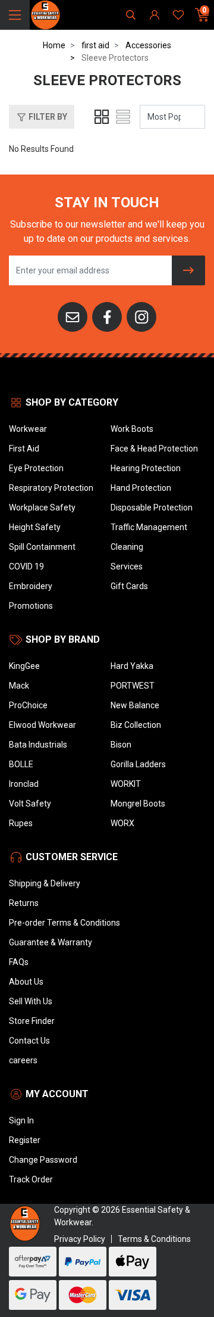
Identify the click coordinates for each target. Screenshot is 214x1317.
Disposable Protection (152, 507)
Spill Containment (42, 547)
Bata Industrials (38, 744)
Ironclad (24, 784)
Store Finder (32, 1021)
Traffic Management (149, 527)
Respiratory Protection (51, 488)
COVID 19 (26, 566)
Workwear (28, 429)
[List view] (123, 116)
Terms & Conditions (154, 1239)
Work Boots (132, 429)
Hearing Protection (146, 468)
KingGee (24, 666)
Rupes (21, 823)
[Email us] (72, 316)
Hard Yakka (132, 666)
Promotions (31, 606)
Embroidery (30, 586)
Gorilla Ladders (138, 764)
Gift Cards (129, 586)
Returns (24, 903)
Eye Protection (36, 468)
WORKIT (126, 784)
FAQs (19, 962)
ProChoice (28, 705)
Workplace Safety (42, 507)
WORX (122, 823)
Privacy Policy (79, 1239)
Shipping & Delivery (44, 883)
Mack (19, 685)
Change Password (43, 1160)
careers (23, 1060)
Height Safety (35, 527)
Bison (121, 744)
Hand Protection (141, 488)
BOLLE (21, 764)
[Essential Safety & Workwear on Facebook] (107, 316)
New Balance (135, 705)
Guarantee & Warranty (50, 942)
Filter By (47, 117)
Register (24, 1140)
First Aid (24, 448)
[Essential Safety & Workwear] (45, 14)
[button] (41, 117)
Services (127, 566)
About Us (26, 981)
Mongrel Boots (138, 803)
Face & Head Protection (154, 448)
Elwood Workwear (42, 725)
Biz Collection (136, 725)
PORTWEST (133, 685)
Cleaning (127, 547)
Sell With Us (30, 1001)
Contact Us (29, 1040)
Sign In (21, 1120)
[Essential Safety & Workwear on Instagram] (141, 316)
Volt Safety (30, 803)
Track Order (31, 1179)
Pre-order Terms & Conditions (64, 922)
